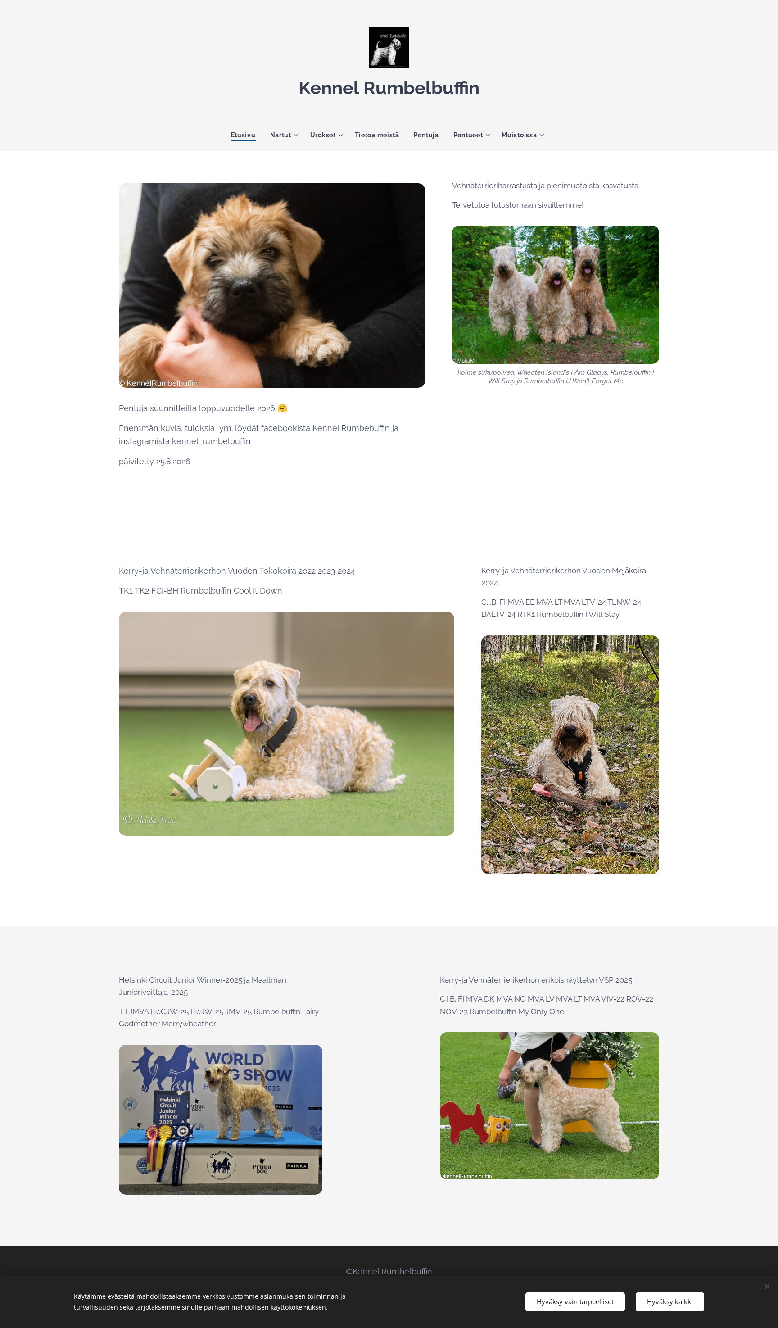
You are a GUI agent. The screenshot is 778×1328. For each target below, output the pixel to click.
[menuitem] (247, 135)
